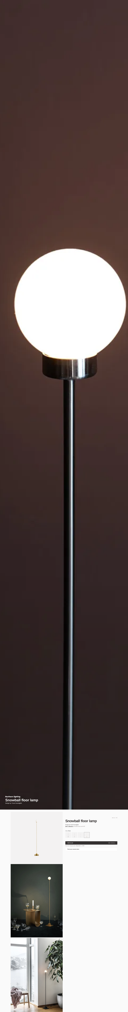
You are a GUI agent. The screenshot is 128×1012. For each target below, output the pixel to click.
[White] (80, 835)
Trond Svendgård (17, 803)
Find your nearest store (73, 849)
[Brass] (87, 835)
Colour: (68, 830)
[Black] (68, 835)
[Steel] (74, 835)
